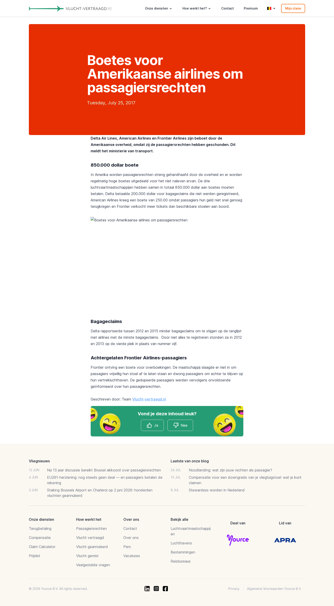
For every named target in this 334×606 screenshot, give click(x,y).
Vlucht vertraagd (90, 537)
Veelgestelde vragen (93, 565)
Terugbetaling (40, 528)
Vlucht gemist (87, 555)
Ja (156, 425)
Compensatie (40, 537)
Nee (184, 425)
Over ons (131, 537)
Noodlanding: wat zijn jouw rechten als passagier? (230, 470)
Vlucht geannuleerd (92, 546)
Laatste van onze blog (190, 461)
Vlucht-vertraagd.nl (149, 399)
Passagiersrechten (91, 528)
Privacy (233, 589)
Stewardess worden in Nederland (217, 490)
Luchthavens (181, 543)
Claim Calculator (42, 546)
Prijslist (34, 555)
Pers (127, 546)
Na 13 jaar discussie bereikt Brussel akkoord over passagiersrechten (104, 470)
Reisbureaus (181, 561)
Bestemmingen (183, 552)
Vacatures (131, 555)
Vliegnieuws (39, 461)
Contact (227, 8)
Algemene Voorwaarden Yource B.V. (274, 589)
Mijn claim (293, 8)
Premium (251, 8)
